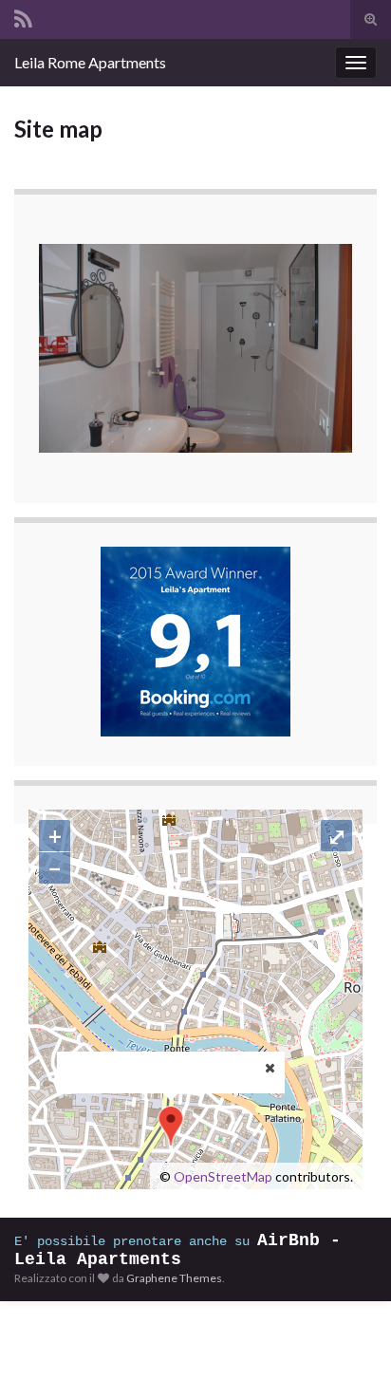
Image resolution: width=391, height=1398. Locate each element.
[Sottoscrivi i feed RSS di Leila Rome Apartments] (23, 15)
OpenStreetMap (223, 1176)
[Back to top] (348, 1355)
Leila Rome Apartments (90, 62)
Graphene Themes (174, 1278)
